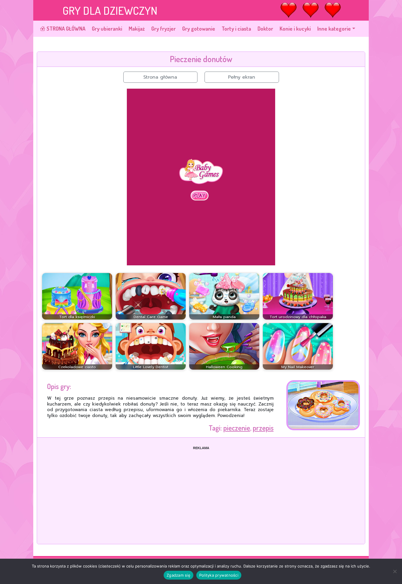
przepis (263, 427)
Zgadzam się (178, 575)
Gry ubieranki (107, 28)
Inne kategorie (334, 28)
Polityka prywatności (218, 575)
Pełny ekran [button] (241, 77)
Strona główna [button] (160, 77)
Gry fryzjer (163, 28)
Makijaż (137, 28)
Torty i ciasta (236, 28)
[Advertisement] (201, 491)
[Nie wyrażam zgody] (395, 571)
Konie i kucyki (295, 28)
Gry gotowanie (198, 28)
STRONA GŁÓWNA (65, 28)
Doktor (265, 28)
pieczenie (236, 427)
